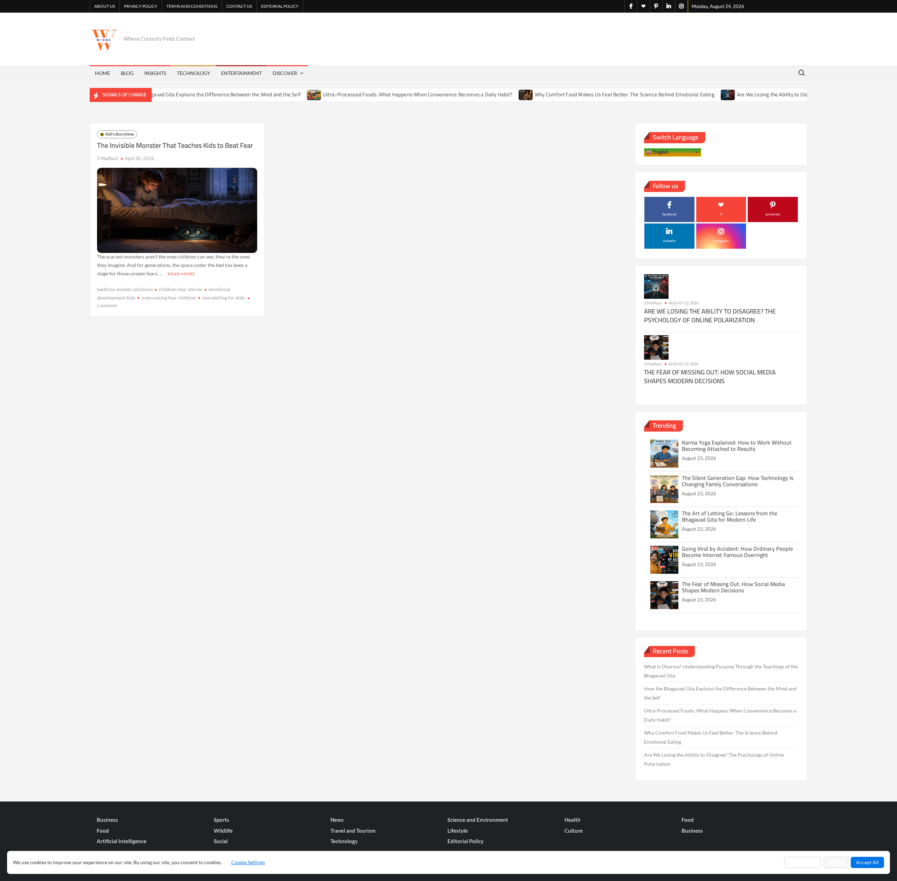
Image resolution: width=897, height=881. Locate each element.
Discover (285, 73)
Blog (127, 73)
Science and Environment (477, 820)
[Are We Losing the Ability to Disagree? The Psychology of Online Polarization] (705, 94)
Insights (155, 73)
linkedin (669, 241)
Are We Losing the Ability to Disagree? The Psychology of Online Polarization (801, 94)
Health (572, 820)
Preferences (802, 862)
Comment (107, 305)
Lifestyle (457, 830)
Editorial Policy (280, 6)
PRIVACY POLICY (140, 6)
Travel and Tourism (353, 830)
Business (107, 820)
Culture (573, 830)
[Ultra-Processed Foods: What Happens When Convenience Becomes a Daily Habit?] (291, 94)
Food (688, 820)
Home (102, 73)
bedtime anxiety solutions (125, 289)
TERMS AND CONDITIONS (191, 6)
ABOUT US (104, 6)
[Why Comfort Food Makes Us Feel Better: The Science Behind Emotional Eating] (503, 94)
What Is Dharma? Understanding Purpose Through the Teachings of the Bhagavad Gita (721, 671)
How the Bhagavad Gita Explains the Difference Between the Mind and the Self (188, 94)
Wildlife (223, 830)
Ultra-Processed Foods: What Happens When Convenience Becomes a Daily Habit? (394, 94)
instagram (721, 241)
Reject (836, 862)
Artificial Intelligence (121, 841)
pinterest (773, 214)
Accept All (867, 862)
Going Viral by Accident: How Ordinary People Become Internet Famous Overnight (737, 551)
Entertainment (241, 73)
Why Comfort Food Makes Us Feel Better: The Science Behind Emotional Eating (601, 94)
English (660, 151)
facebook (669, 214)
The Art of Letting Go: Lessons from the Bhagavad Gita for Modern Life (729, 516)
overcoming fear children (168, 298)
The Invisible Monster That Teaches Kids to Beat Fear (175, 145)
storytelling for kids (223, 298)
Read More (181, 273)
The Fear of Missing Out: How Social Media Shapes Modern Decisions (710, 376)
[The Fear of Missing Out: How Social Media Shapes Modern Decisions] (656, 347)
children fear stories (181, 289)
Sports (221, 820)
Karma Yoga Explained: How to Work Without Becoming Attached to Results (737, 445)
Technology (193, 73)
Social (221, 841)
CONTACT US (239, 6)
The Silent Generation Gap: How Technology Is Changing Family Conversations (737, 481)
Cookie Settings (248, 862)
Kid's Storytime (119, 134)
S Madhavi (107, 158)
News (337, 820)
